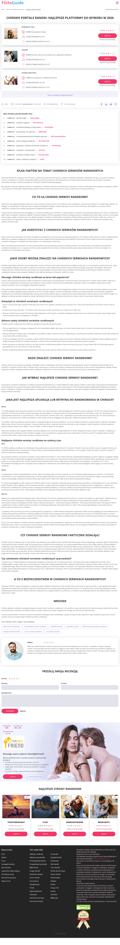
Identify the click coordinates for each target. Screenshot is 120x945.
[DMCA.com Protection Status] (83, 909)
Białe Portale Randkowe (11, 626)
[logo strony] (10, 33)
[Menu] (117, 3)
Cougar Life (55, 888)
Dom (3, 854)
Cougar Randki (35, 871)
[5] (19, 678)
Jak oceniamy (6, 868)
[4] (16, 678)
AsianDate (33, 895)
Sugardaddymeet (36, 891)
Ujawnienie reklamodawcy (11, 871)
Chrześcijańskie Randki (37, 861)
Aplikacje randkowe (36, 854)
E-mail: (64, 683)
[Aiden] (14, 650)
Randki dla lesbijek (36, 874)
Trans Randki (55, 868)
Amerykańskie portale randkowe (35, 626)
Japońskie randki (72, 626)
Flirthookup (56, 146)
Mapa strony (6, 881)
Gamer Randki (56, 874)
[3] (14, 678)
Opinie (4, 857)
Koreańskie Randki (52, 631)
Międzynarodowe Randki (11, 631)
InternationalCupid (36, 901)
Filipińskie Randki (56, 626)
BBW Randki (34, 868)
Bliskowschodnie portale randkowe (94, 626)
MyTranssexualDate (58, 136)
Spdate (53, 891)
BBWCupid (42, 132)
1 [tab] (118, 760)
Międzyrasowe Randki (37, 857)
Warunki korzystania (9, 878)
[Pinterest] (115, 104)
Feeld (42, 159)
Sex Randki (54, 854)
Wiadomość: (7, 693)
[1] (10, 678)
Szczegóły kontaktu (8, 864)
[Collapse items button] (60, 95)
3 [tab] (118, 766)
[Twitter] (111, 104)
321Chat (42, 150)
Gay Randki (54, 861)
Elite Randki (55, 864)
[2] (12, 678)
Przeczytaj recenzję (107, 40)
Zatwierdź (10, 711)
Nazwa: (5, 683)
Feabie (53, 884)
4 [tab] (118, 769)
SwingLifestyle (34, 884)
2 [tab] (118, 763)
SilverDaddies (55, 878)
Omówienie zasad (8, 874)
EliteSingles (49, 127)
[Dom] (13, 2)
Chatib (32, 888)
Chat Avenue (34, 881)
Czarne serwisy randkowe (33, 631)
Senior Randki (34, 878)
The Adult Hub (44, 141)
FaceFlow (54, 895)
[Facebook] (101, 104)
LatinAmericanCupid (37, 898)
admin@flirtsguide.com (101, 859)
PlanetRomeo (38, 123)
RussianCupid (43, 155)
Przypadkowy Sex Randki (38, 864)
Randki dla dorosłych (58, 871)
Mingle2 (53, 881)
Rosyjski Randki (56, 857)
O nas (4, 861)
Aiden (30, 642)
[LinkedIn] (106, 104)
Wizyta (107, 36)
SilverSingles (34, 118)
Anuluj (23, 711)
